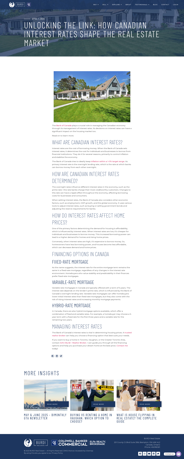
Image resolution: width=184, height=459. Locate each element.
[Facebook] (140, 454)
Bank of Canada (63, 125)
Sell (104, 4)
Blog (155, 4)
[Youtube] (149, 454)
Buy (95, 4)
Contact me (122, 346)
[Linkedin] (154, 454)
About (128, 4)
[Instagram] (145, 454)
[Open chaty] (178, 454)
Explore (116, 4)
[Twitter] (158, 454)
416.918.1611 (155, 447)
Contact (165, 4)
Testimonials (141, 4)
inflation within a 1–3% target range (107, 161)
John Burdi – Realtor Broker (73, 343)
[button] (52, 356)
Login (175, 4)
